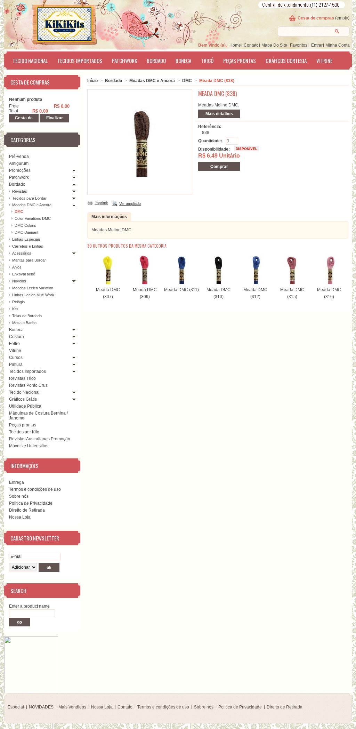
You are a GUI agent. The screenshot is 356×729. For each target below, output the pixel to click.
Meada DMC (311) (181, 289)
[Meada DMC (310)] (218, 282)
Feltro (14, 343)
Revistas (19, 191)
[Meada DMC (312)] (255, 282)
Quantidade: (210, 140)
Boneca (183, 60)
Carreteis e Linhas (27, 246)
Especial (16, 707)
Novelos (19, 281)
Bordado (156, 60)
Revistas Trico (22, 378)
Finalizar (54, 117)
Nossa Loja (20, 517)
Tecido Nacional (30, 60)
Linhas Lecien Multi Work (33, 295)
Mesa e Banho (24, 323)
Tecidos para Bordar (29, 198)
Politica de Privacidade (30, 503)
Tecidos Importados (79, 60)
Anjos (17, 267)
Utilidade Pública (25, 406)
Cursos (16, 357)
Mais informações (109, 216)
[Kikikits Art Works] (55, 23)
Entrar (317, 45)
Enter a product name (29, 606)
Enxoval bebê (23, 274)
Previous (88, 268)
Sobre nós (19, 496)
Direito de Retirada (27, 510)
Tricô (207, 60)
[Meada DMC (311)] (181, 282)
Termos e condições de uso (35, 489)
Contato (251, 45)
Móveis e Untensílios (28, 445)
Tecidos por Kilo (24, 432)
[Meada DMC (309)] (144, 282)
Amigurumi (19, 163)
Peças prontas (239, 60)
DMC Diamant (26, 232)
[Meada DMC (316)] (328, 282)
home (235, 45)
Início (92, 80)
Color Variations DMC (33, 218)
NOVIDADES (41, 707)
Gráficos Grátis (23, 399)
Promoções (20, 170)
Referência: (209, 126)
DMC (19, 211)
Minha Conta (337, 45)
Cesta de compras (316, 18)
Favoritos (298, 45)
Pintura (16, 364)
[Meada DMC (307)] (107, 282)
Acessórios (21, 253)
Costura (16, 336)
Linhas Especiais (26, 239)
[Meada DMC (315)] (292, 282)
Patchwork (124, 60)
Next (342, 268)
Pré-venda (19, 156)
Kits (15, 309)
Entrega (16, 482)
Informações (24, 466)
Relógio (18, 302)
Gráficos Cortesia (286, 60)
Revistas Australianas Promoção (39, 438)
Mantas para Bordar (29, 260)
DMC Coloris (25, 225)
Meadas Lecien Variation (32, 288)
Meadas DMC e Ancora (31, 205)
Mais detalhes (219, 113)
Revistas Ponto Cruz (28, 385)
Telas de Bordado (27, 316)
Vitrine (324, 60)
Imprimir (101, 203)
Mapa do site (274, 45)
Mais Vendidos (72, 707)
